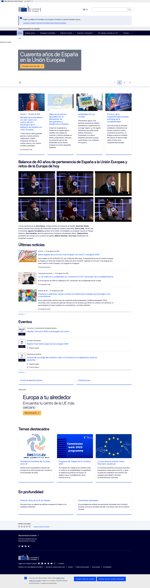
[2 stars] (20, 526)
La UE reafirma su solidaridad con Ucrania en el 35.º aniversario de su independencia (75, 277)
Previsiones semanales (88, 500)
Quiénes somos (30, 33)
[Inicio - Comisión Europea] (32, 8)
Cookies (70, 567)
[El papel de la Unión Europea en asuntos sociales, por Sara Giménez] (75, 183)
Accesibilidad (107, 567)
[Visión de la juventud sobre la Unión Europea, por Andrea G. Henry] (36, 183)
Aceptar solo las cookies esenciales (111, 579)
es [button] (87, 9)
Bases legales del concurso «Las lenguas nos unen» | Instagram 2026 (68, 254)
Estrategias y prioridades (47, 33)
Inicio (20, 33)
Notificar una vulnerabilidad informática (30, 567)
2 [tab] (119, 82)
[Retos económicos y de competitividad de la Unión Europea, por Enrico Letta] (113, 183)
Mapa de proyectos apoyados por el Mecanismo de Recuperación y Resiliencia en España (58, 119)
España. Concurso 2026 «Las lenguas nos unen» (48, 331)
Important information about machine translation (51, 23)
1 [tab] (114, 82)
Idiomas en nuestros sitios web (55, 567)
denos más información (42, 527)
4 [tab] (129, 82)
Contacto (126, 33)
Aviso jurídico (96, 567)
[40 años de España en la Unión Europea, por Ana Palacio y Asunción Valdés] (75, 209)
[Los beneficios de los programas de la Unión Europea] (36, 209)
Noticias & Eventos (66, 33)
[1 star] (19, 526)
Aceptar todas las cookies (85, 579)
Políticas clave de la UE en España (35, 500)
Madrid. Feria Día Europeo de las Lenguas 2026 (47, 344)
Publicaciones (84, 380)
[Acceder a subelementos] (36, 33)
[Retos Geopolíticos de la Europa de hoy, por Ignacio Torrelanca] (113, 209)
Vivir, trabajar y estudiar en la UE (108, 33)
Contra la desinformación (31, 380)
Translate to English (29, 23)
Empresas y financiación (85, 33)
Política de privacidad (82, 567)
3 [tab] (124, 82)
